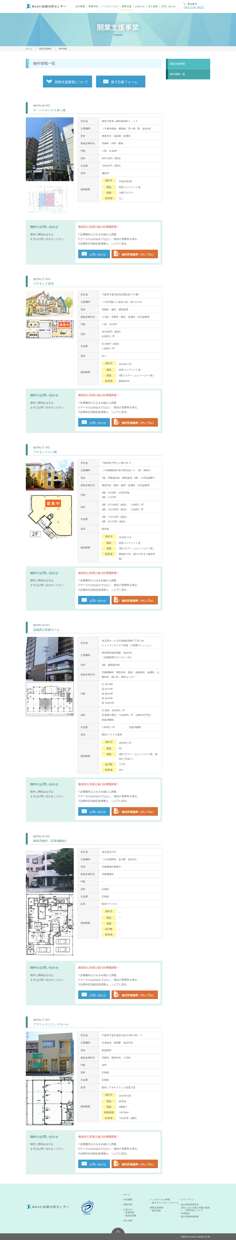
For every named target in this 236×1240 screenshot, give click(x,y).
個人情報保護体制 (190, 1216)
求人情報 (153, 6)
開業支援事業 (45, 49)
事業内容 (93, 6)
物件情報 (156, 1210)
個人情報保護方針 (190, 1204)
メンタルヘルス (110, 6)
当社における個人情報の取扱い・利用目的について (195, 1209)
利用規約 (185, 1213)
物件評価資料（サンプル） (138, 254)
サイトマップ (187, 1199)
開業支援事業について (71, 82)
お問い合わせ (168, 6)
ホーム (29, 49)
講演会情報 (130, 1215)
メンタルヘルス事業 (160, 1199)
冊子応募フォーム (124, 82)
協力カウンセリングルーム (165, 1202)
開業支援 (126, 6)
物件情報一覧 (177, 74)
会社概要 (80, 6)
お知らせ (140, 6)
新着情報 (129, 1212)
